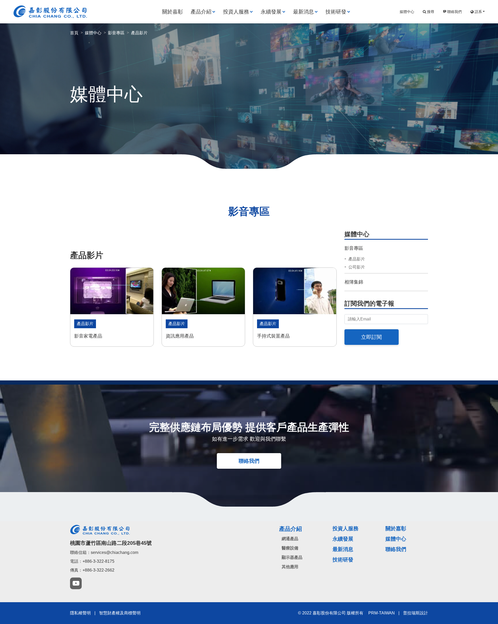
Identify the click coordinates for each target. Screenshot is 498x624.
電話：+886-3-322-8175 (92, 561)
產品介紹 (201, 12)
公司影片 (356, 267)
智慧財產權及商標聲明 (120, 613)
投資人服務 (236, 12)
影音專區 (353, 248)
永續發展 (271, 12)
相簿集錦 (353, 282)
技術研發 (336, 12)
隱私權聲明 (80, 613)
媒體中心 (407, 12)
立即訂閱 (371, 337)
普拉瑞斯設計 (415, 613)
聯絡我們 (454, 12)
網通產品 (290, 538)
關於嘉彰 (172, 12)
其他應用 (290, 567)
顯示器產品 (292, 557)
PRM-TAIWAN (381, 613)
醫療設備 (290, 548)
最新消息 (303, 12)
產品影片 (356, 259)
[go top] (476, 592)
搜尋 (430, 12)
